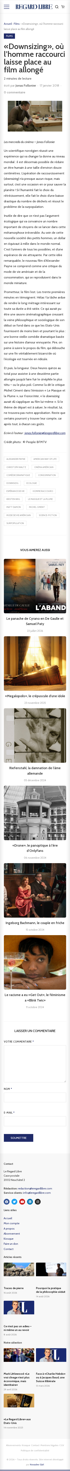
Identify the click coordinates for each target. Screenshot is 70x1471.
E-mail (9, 1112)
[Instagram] (38, 1202)
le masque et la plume (40, 499)
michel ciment (37, 507)
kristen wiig (13, 499)
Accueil (8, 23)
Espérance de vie (15, 491)
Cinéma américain (43, 467)
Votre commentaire (19, 1041)
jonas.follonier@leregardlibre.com (45, 433)
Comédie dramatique (18, 475)
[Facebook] (7, 1202)
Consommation (47, 475)
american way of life (45, 459)
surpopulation (15, 523)
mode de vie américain (18, 515)
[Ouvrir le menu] (6, 7)
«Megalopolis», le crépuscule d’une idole (35, 696)
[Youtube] (22, 1202)
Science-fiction (48, 515)
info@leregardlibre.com (37, 1193)
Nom (8, 1088)
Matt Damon (13, 507)
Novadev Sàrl (37, 1464)
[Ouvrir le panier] (62, 6)
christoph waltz (16, 467)
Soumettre (18, 1138)
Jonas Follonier (26, 85)
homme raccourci (43, 491)
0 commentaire (14, 92)
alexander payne (15, 459)
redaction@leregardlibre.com (35, 1188)
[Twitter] (14, 1202)
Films (17, 23)
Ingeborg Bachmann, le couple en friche (35, 923)
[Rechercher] (57, 7)
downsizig (12, 483)
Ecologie (31, 483)
